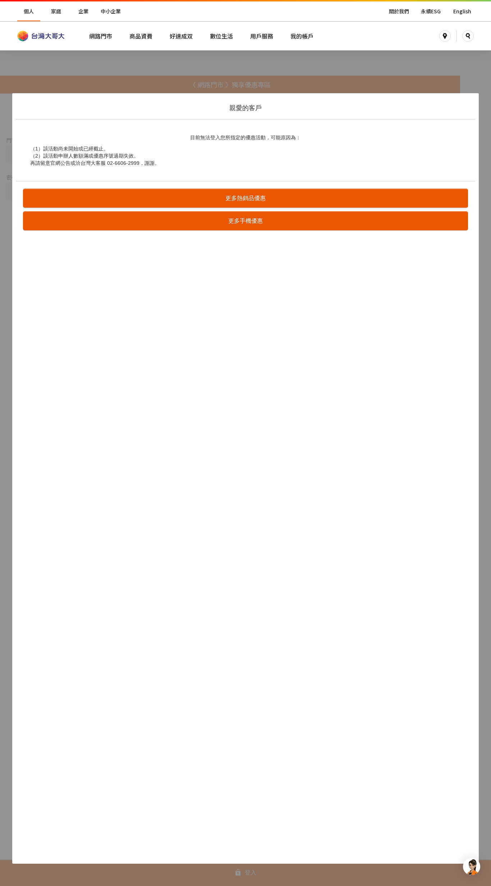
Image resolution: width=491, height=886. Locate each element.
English (462, 11)
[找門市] (445, 36)
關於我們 (399, 11)
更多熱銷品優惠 (245, 198)
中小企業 (111, 11)
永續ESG (431, 11)
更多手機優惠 (245, 221)
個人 (29, 11)
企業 (83, 11)
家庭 (56, 11)
